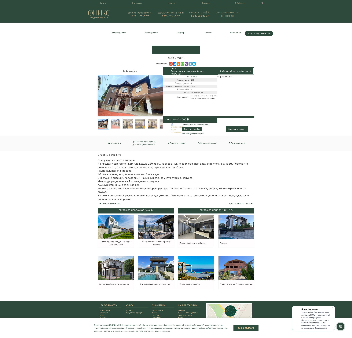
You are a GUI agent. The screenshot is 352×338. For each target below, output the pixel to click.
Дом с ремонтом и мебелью (193, 243)
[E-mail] (171, 64)
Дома (102, 315)
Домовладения (118, 32)
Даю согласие (246, 328)
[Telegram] (190, 64)
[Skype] (194, 64)
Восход (223, 243)
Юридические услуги (134, 313)
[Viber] (186, 64)
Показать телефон (191, 129)
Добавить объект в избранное (234, 71)
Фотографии (131, 71)
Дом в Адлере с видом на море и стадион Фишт (116, 243)
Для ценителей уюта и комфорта (154, 284)
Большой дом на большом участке (236, 284)
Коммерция (235, 32)
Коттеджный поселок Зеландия (114, 284)
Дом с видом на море (190, 284)
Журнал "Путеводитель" (188, 313)
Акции (154, 313)
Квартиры (181, 32)
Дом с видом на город (239, 203)
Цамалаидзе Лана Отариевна (196, 124)
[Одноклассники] (178, 64)
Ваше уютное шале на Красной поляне (156, 243)
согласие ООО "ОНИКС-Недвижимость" (117, 325)
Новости (181, 310)
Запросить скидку (237, 129)
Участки (208, 32)
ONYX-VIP (156, 315)
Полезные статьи (185, 315)
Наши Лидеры (157, 310)
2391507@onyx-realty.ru (193, 133)
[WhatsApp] (182, 64)
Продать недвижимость (259, 33)
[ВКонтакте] (174, 64)
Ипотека (129, 310)
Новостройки (151, 32)
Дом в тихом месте (111, 203)
